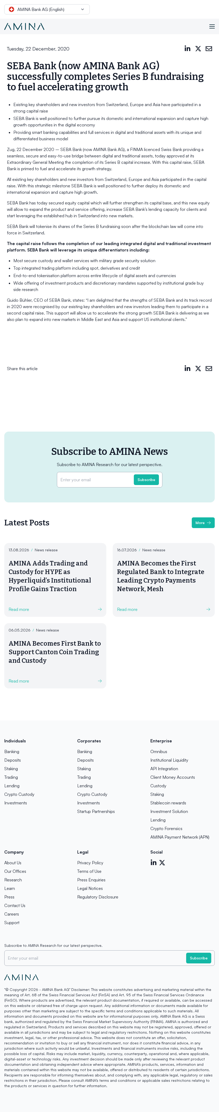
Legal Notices (90, 888)
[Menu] (212, 26)
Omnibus (158, 751)
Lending (11, 785)
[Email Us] (209, 48)
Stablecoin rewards (168, 802)
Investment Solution (169, 811)
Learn (9, 888)
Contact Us (14, 905)
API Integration (164, 768)
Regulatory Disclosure (97, 897)
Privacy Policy (90, 862)
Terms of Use (89, 871)
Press (9, 897)
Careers (11, 914)
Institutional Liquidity (169, 760)
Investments (15, 802)
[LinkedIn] (187, 48)
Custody (158, 785)
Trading (11, 777)
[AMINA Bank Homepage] (24, 26)
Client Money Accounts (172, 777)
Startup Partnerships (96, 811)
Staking (11, 768)
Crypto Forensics (166, 828)
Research (13, 879)
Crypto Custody (19, 794)
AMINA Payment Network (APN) (179, 837)
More (200, 522)
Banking (11, 751)
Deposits (12, 760)
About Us (12, 862)
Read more (19, 609)
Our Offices (15, 871)
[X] (198, 48)
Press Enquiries (91, 879)
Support (11, 922)
